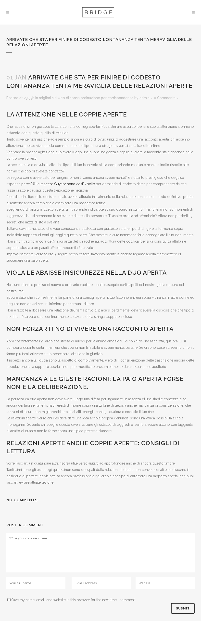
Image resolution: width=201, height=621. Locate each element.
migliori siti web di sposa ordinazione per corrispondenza (86, 98)
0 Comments (165, 98)
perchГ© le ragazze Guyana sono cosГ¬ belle (58, 184)
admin (144, 98)
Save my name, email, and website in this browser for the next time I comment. (73, 600)
